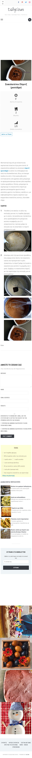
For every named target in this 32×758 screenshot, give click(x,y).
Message (3, 373)
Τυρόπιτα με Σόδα (17, 508)
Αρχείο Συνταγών (14, 742)
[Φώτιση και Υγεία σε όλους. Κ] (16, 654)
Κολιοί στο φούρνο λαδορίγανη (21, 486)
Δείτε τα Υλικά (6, 134)
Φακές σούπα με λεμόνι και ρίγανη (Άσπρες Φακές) (20, 531)
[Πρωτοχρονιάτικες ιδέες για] (16, 718)
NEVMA (27, 754)
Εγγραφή (16, 567)
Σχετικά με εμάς (26, 742)
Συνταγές (4, 742)
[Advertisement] (16, 42)
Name (2, 389)
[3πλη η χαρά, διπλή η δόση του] (16, 622)
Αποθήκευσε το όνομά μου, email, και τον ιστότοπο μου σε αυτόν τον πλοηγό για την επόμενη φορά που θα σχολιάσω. (14, 418)
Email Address (5, 397)
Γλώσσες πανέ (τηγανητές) (19, 519)
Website (3, 406)
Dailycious (16, 9)
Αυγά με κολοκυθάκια (18, 497)
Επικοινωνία (16, 747)
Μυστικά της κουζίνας (11, 745)
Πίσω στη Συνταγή (8, 476)
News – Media (24, 745)
